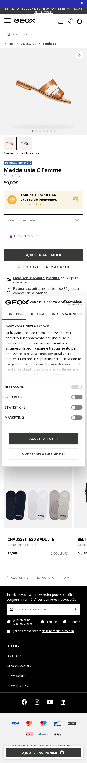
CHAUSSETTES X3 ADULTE (30, 539)
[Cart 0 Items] (79, 22)
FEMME (65, 578)
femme (8, 44)
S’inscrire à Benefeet (33, 204)
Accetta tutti (43, 438)
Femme (52, 622)
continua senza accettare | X (55, 302)
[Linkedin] (63, 703)
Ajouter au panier (43, 255)
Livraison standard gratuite (36, 278)
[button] (43, 267)
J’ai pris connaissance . (43, 631)
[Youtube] (50, 703)
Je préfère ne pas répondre (22, 622)
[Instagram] (37, 703)
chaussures (28, 44)
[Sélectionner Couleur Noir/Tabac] (25, 143)
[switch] (76, 397)
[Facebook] (24, 703)
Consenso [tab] (14, 314)
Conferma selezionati (43, 453)
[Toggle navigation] (7, 21)
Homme (74, 622)
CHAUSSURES (43, 578)
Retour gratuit (25, 288)
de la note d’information (58, 631)
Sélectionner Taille (21, 220)
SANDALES (19, 578)
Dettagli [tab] (37, 314)
